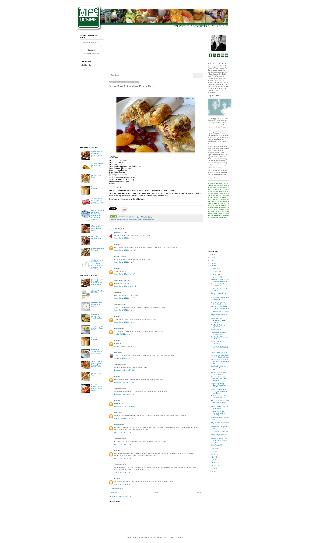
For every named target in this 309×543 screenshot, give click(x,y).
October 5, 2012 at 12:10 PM (123, 334)
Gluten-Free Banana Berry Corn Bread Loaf (96, 316)
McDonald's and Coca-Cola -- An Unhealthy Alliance (220, 356)
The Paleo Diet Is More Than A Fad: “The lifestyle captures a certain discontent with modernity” (97, 264)
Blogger (180, 537)
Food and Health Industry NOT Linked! (96, 304)
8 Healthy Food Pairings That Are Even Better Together (219, 378)
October (214, 274)
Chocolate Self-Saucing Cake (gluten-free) (219, 315)
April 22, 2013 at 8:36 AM (122, 444)
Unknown (117, 328)
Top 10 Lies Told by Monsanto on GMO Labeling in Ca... (218, 413)
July (212, 451)
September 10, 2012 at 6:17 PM (124, 262)
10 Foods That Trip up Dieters (97, 292)
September (215, 277)
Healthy (135, 219)
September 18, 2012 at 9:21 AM (124, 322)
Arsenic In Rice (216, 329)
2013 (212, 263)
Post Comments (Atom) (125, 496)
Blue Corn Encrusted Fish (96, 237)
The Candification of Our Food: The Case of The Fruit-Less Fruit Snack (97, 201)
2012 (212, 266)
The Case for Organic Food (220, 431)
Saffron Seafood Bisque (219, 352)
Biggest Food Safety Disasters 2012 (217, 284)
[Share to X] (146, 217)
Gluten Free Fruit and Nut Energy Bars (219, 407)
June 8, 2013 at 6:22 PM (122, 472)
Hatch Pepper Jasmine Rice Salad (218, 435)
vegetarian (150, 219)
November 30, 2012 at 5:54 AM (124, 370)
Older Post (198, 493)
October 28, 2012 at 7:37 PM (123, 358)
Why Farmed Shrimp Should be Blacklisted (219, 303)
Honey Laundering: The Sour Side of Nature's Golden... (219, 440)
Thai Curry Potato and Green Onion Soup (97, 328)
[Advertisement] (156, 52)
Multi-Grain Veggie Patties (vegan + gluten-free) (219, 396)
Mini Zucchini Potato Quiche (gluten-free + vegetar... (219, 385)
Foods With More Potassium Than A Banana (218, 320)
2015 (212, 257)
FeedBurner (96, 54)
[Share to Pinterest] (151, 217)
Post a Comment (117, 488)
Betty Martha (118, 232)
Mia (115, 244)
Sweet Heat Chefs (120, 280)
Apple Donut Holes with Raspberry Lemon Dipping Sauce (97, 227)
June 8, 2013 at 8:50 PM (122, 484)
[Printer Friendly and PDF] (113, 216)
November (215, 271)
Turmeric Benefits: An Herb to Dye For (97, 165)
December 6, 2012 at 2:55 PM (124, 394)
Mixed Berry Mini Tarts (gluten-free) (218, 342)
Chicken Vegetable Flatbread (97, 249)
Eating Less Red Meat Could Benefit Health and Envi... (219, 391)
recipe (145, 219)
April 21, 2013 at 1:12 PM (122, 432)
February (214, 465)
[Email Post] (138, 216)
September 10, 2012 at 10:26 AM (125, 250)
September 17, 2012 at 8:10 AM (124, 310)
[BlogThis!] (144, 217)
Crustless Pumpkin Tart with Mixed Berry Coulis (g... (220, 280)
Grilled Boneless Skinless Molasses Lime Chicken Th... (220, 361)
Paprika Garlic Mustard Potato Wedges (218, 373)
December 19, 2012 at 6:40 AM (124, 406)
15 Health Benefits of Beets (220, 311)
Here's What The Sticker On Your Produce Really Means (220, 402)
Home (156, 493)
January (214, 468)
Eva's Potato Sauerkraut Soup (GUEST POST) (96, 351)
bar (115, 219)
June (213, 454)
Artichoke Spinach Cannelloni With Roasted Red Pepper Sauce (97, 364)
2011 (212, 472)
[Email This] (142, 217)
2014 (212, 260)
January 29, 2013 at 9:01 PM (123, 418)
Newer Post (113, 493)
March (213, 463)
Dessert (125, 219)
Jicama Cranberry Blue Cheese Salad (218, 333)
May (213, 457)
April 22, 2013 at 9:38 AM (122, 458)
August (213, 448)
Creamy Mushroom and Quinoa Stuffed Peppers (220, 307)
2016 (212, 255)
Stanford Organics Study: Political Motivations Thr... (219, 367)
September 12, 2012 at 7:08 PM (124, 298)
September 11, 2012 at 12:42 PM (125, 286)
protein (140, 219)
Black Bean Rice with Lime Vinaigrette (220, 298)
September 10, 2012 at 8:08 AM (124, 238)
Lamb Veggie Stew (217, 445)
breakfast (120, 219)
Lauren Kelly (118, 256)
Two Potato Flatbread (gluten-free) (218, 326)
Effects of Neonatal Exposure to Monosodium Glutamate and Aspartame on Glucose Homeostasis (92, 216)
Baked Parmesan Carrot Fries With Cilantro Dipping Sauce (97, 387)
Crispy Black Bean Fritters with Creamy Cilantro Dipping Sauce (97, 154)
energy (131, 219)
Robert (116, 412)
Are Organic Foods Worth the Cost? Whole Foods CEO (219, 348)
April (213, 460)
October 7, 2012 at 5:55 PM (123, 346)
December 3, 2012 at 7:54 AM (124, 382)
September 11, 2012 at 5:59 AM (124, 274)
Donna (116, 352)
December (215, 268)
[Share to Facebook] (149, 217)
